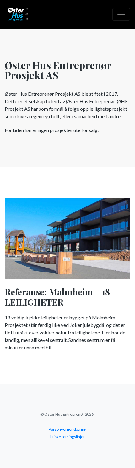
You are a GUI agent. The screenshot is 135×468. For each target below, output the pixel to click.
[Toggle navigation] (121, 14)
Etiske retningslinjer (67, 436)
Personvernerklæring (67, 429)
